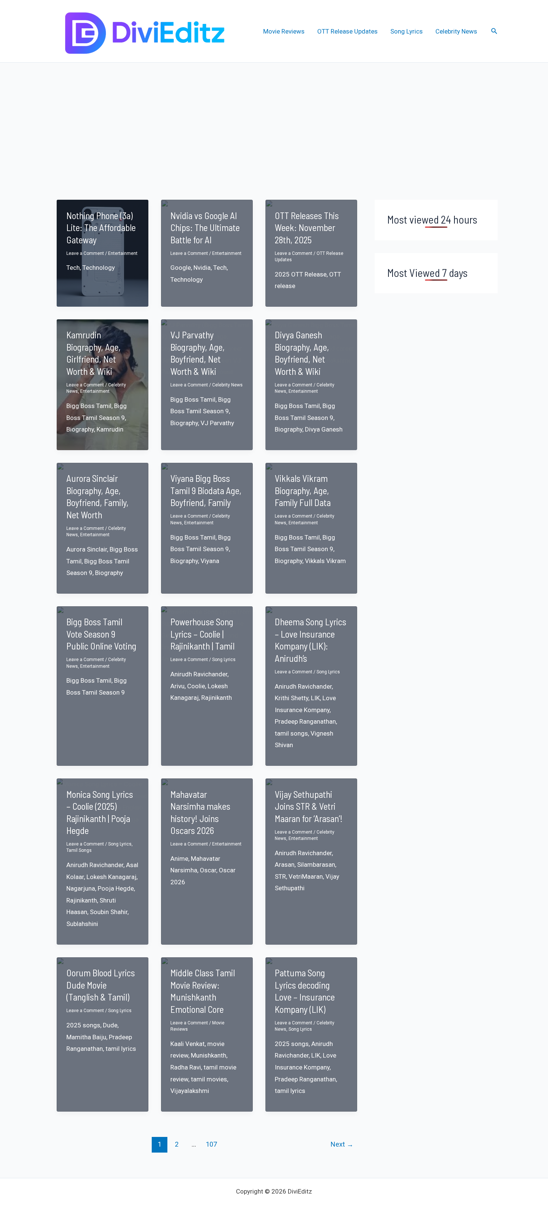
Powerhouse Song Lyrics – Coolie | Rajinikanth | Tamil (202, 633)
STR (280, 876)
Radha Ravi (185, 1067)
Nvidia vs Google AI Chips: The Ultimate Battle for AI (205, 227)
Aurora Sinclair (86, 549)
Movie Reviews (284, 31)
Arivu (177, 686)
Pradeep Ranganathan (305, 721)
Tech (73, 267)
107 (211, 1144)
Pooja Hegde (116, 888)
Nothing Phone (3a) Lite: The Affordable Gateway (101, 227)
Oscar (208, 870)
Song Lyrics (406, 31)
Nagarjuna (80, 888)
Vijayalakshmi (189, 1090)
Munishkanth (208, 1055)
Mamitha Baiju (86, 1037)
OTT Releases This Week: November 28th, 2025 (307, 227)
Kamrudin (110, 429)
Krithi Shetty (291, 698)
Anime (179, 858)
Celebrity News (456, 31)
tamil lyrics (120, 1048)
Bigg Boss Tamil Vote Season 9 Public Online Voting (101, 633)
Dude (110, 1025)
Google (180, 267)
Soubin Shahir (108, 912)
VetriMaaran (306, 876)
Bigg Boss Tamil (88, 406)
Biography (80, 429)
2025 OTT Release (301, 274)
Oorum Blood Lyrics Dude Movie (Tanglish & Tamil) (100, 984)
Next (342, 1144)
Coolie (196, 686)
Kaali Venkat (187, 1043)
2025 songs (83, 1025)
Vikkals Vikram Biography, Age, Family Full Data (303, 490)
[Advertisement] (274, 118)
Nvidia (202, 267)
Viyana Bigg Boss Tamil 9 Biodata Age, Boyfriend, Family (206, 490)
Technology (98, 267)
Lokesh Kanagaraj (111, 877)
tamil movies (209, 1079)
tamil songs (291, 733)
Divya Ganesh (324, 429)
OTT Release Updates (347, 31)
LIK (315, 698)
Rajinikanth (216, 697)
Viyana (210, 561)
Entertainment (123, 253)
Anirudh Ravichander (198, 674)
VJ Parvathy (217, 423)
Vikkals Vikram (325, 561)
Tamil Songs (79, 850)
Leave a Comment (85, 253)
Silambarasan (316, 864)
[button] (494, 31)
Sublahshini (82, 923)
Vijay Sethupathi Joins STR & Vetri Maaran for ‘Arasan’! (309, 806)
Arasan (285, 864)
